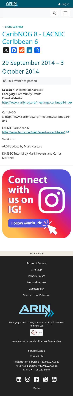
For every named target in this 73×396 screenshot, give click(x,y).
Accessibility (36, 288)
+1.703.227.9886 (47, 365)
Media (36, 388)
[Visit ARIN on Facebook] (36, 379)
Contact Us (36, 356)
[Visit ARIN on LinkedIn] (19, 379)
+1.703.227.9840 (40, 369)
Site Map (36, 269)
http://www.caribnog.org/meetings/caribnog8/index (37, 102)
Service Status (36, 350)
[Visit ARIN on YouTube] (54, 379)
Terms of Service (36, 263)
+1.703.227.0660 (49, 361)
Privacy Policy (36, 276)
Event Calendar (14, 26)
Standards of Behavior (36, 295)
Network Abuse (36, 282)
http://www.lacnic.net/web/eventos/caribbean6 (33, 132)
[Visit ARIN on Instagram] (27, 379)
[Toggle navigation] (65, 13)
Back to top (36, 253)
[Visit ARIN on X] (45, 379)
